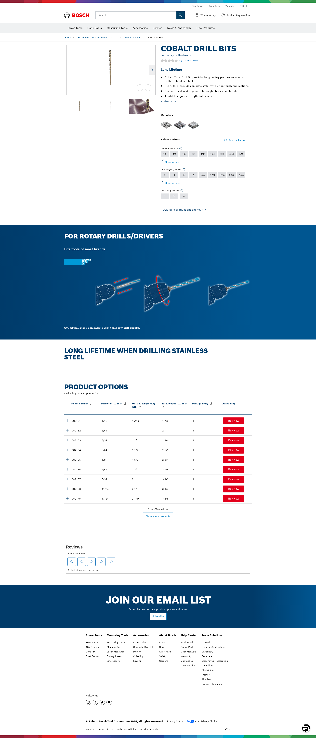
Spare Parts (214, 6)
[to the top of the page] (311, 718)
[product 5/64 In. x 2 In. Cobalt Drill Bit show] (67, 430)
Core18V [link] (90, 651)
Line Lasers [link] (113, 660)
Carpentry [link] (207, 651)
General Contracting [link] (213, 647)
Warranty (229, 6)
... (117, 37)
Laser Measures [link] (115, 651)
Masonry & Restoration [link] (215, 660)
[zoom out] (148, 87)
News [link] (162, 647)
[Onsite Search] (180, 15)
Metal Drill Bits (132, 37)
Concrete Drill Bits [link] (143, 647)
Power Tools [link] (94, 635)
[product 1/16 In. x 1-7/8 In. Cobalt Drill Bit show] (67, 420)
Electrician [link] (208, 670)
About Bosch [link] (167, 635)
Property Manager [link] (212, 683)
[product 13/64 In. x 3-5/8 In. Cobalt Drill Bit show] (67, 498)
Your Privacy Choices (207, 721)
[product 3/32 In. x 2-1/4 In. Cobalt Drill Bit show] (67, 440)
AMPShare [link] (165, 651)
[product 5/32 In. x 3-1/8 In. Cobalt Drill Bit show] (67, 479)
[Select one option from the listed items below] (180, 148)
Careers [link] (163, 660)
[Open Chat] (306, 728)
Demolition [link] (208, 665)
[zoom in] (140, 87)
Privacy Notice (175, 721)
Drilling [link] (137, 651)
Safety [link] (162, 656)
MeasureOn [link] (113, 647)
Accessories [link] (141, 635)
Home (68, 37)
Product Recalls (149, 729)
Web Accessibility (126, 729)
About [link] (162, 642)
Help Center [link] (189, 635)
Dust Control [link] (93, 656)
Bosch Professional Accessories (93, 37)
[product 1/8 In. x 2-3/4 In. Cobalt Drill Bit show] (67, 459)
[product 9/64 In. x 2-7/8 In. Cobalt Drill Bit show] (67, 469)
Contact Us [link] (187, 660)
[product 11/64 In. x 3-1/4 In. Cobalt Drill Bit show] (67, 488)
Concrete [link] (207, 656)
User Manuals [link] (188, 651)
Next (152, 70)
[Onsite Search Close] (173, 15)
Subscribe (158, 616)
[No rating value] (170, 61)
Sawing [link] (137, 660)
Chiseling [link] (138, 656)
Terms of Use (105, 729)
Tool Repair (197, 6)
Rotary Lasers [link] (114, 656)
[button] (233, 420)
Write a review (191, 60)
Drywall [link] (206, 642)
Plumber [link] (206, 679)
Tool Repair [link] (187, 642)
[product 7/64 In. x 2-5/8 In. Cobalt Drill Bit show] (67, 450)
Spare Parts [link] (187, 647)
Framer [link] (206, 674)
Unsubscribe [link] (188, 665)
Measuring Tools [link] (117, 635)
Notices (90, 729)
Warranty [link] (186, 656)
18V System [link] (92, 647)
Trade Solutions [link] (212, 635)
